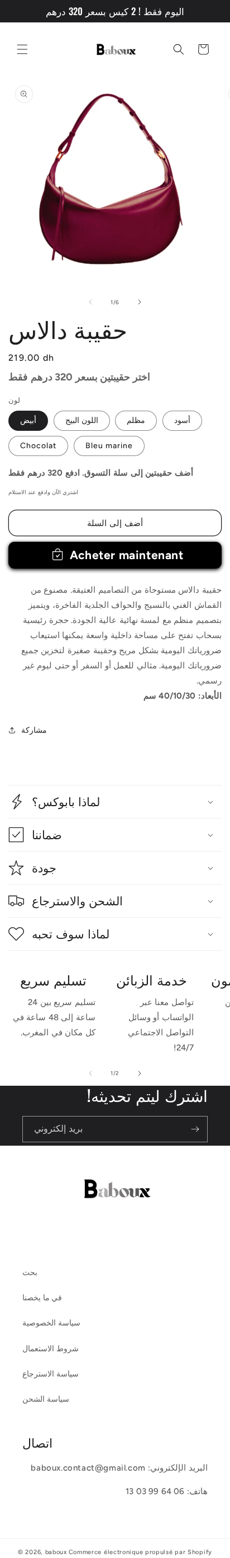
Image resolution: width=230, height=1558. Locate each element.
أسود (182, 420)
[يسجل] (195, 1129)
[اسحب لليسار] (90, 302)
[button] (22, 49)
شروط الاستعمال (50, 1349)
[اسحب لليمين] (139, 302)
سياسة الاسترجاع (50, 1374)
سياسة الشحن (45, 1399)
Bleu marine (109, 445)
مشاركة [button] (34, 730)
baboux (56, 1552)
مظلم (136, 420)
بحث (29, 1272)
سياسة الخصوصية (51, 1323)
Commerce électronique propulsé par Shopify (140, 1552)
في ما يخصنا (42, 1298)
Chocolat (38, 445)
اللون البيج (81, 420)
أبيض (28, 420)
